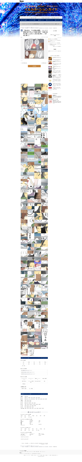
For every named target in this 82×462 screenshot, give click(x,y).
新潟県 (30, 400)
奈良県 (34, 404)
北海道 (32, 17)
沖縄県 (43, 408)
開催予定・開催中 (24, 388)
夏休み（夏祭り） (37, 451)
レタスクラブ (21, 453)
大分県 (35, 408)
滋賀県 (39, 404)
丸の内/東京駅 (31, 420)
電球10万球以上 (24, 381)
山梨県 (25, 400)
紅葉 (40, 451)
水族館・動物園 (44, 378)
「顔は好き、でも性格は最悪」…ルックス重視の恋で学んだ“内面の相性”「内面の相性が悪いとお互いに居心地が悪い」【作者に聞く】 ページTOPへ (34, 443)
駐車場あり (24, 383)
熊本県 (33, 408)
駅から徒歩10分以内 (37, 381)
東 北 (22, 397)
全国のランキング (26, 370)
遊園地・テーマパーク (37, 379)
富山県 (28, 401)
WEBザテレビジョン (29, 453)
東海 (47, 17)
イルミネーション (43, 451)
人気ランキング (41, 20)
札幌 (27, 396)
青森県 (29, 397)
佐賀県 (28, 408)
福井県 (30, 401)
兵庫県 (30, 404)
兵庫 (21, 423)
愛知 (21, 422)
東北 (33, 17)
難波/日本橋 (40, 424)
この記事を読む (34, 66)
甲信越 (43, 17)
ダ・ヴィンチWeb (25, 453)
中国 (52, 17)
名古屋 (30, 422)
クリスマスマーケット (31, 379)
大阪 (21, 424)
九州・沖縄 (57, 17)
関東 (35, 17)
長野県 (28, 400)
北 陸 (22, 401)
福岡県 (25, 408)
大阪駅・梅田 (31, 424)
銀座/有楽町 (31, 421)
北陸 (45, 17)
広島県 (25, 405)
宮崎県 (37, 408)
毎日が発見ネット (39, 453)
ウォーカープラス (21, 451)
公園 (44, 381)
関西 (48, 17)
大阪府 (25, 404)
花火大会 (34, 451)
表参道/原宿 (22, 421)
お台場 (39, 421)
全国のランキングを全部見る (57, 46)
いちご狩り (25, 451)
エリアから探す (24, 20)
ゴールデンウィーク (31, 451)
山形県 (36, 397)
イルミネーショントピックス (24, 436)
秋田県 (34, 397)
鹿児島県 (40, 408)
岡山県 (28, 405)
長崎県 (30, 408)
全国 (23, 362)
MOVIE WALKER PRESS (34, 453)
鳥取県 (33, 405)
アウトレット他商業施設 (31, 381)
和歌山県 (37, 404)
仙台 (27, 397)
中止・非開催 (31, 388)
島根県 (35, 405)
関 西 (22, 404)
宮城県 (25, 397)
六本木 (39, 420)
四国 (54, 17)
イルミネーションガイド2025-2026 (25, 17)
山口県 (30, 405)
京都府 (28, 404)
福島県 (39, 397)
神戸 (32, 404)
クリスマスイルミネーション (24, 379)
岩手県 (32, 397)
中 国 (22, 405)
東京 (21, 420)
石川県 (25, 401)
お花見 (27, 451)
